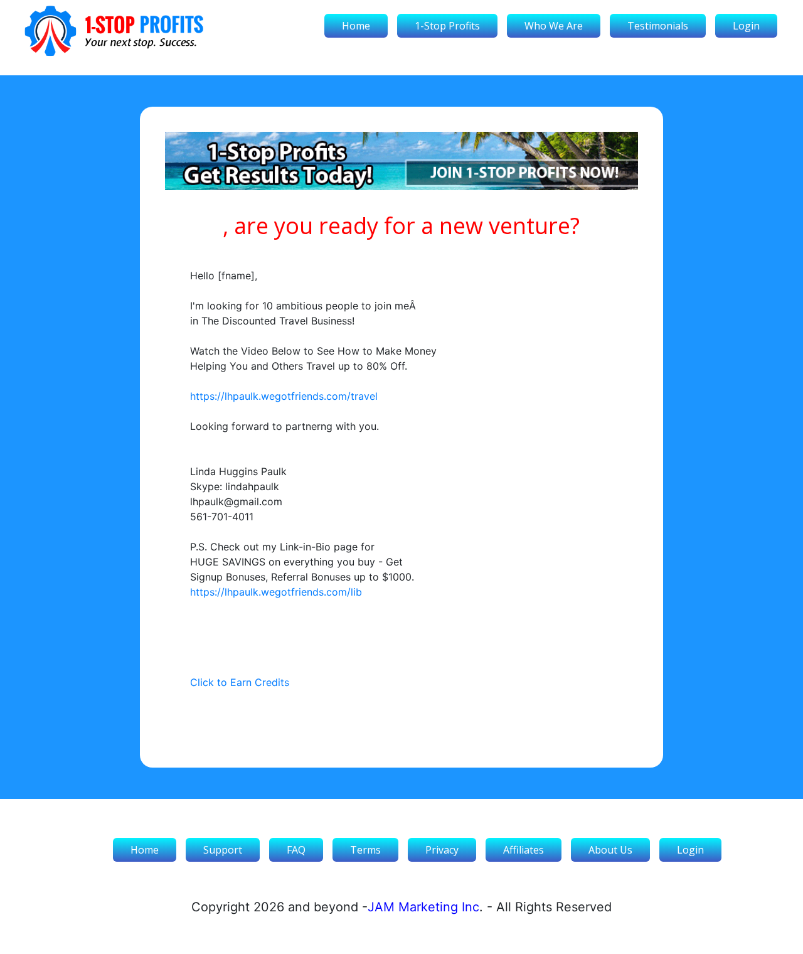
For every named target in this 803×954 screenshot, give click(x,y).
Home (356, 26)
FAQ (296, 850)
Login (746, 26)
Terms (365, 850)
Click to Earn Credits (239, 682)
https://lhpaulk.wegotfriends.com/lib (276, 592)
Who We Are (553, 26)
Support (222, 850)
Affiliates (523, 850)
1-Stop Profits (447, 26)
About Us (610, 850)
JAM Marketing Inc (423, 906)
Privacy (442, 850)
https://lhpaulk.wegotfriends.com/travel (284, 396)
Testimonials (657, 26)
